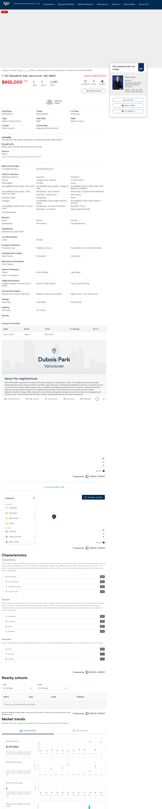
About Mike (130, 6)
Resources (103, 6)
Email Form (129, 105)
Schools (117, 6)
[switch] (85, 83)
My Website (129, 111)
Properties (50, 6)
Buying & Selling (67, 6)
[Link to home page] (6, 4)
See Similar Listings (93, 91)
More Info (145, 6)
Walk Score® (59, 487)
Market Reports (87, 6)
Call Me (129, 100)
